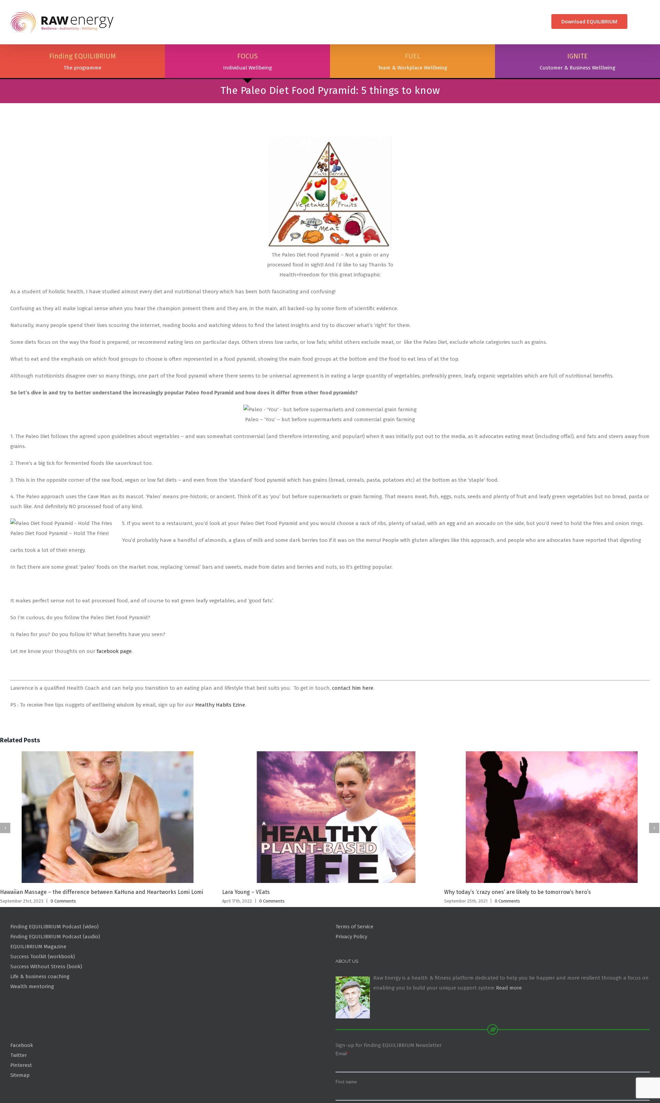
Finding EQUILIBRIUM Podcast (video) (54, 959)
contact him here (352, 721)
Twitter (18, 1087)
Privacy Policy (351, 969)
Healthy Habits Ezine (220, 737)
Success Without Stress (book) (46, 999)
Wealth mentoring (32, 1019)
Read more (509, 1020)
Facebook (21, 1077)
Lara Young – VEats (246, 924)
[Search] (638, 21)
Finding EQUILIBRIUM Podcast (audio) (55, 969)
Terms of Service (354, 959)
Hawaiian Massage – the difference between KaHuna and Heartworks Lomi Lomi (101, 924)
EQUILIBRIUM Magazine (38, 979)
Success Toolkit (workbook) (42, 989)
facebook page (114, 683)
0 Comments (63, 933)
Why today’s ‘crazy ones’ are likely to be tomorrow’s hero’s (517, 924)
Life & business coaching (39, 1009)
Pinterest (21, 1097)
